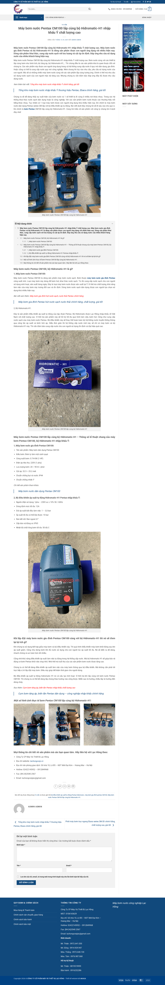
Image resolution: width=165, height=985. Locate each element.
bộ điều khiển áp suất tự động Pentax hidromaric (67, 795)
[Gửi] (89, 9)
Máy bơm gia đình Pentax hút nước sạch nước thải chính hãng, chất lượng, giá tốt (60, 302)
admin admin (76, 40)
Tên (19, 866)
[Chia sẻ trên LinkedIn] (73, 786)
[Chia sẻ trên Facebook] (56, 786)
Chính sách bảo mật (22, 924)
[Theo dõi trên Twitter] (148, 2)
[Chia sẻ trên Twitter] (60, 786)
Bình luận (21, 845)
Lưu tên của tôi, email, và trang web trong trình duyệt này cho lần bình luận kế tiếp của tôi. (54, 877)
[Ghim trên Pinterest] (69, 786)
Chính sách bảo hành (23, 919)
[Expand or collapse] (112, 223)
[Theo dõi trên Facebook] (143, 2)
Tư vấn (126, 2)
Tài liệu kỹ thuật (115, 2)
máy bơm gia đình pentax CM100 (96, 795)
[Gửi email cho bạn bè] (64, 786)
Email (69, 866)
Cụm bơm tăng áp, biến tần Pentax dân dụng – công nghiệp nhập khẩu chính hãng (61, 693)
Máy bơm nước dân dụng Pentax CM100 (39, 491)
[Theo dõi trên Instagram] (145, 2)
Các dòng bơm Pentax (55, 17)
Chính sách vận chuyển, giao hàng (28, 915)
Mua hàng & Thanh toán (24, 910)
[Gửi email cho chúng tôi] (150, 2)
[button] (136, 2)
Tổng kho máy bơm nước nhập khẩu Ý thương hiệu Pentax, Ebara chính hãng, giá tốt (61, 90)
